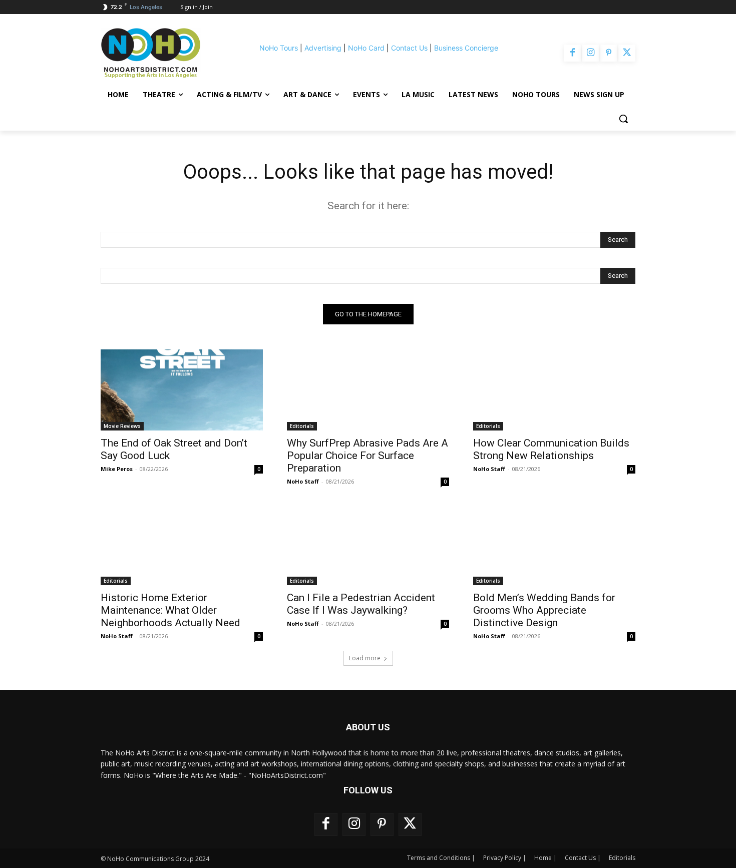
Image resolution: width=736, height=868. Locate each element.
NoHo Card (366, 48)
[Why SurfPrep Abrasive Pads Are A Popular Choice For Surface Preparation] (368, 389)
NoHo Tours (278, 48)
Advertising (322, 48)
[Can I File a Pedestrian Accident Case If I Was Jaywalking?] (368, 544)
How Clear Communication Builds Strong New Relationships (551, 449)
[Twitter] (626, 53)
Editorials (302, 425)
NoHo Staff (303, 481)
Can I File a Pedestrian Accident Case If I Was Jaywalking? (361, 604)
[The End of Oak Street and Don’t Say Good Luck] (182, 389)
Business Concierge (466, 48)
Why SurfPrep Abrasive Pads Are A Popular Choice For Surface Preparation (367, 455)
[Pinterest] (608, 53)
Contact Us (409, 48)
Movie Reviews (122, 425)
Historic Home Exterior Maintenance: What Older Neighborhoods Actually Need (170, 610)
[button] (623, 119)
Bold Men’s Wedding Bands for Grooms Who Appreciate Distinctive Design (544, 610)
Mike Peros (117, 469)
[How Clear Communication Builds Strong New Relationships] (554, 389)
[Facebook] (572, 53)
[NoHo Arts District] (165, 53)
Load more (365, 658)
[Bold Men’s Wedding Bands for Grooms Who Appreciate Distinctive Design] (554, 544)
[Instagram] (590, 53)
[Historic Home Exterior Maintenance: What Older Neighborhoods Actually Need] (182, 544)
